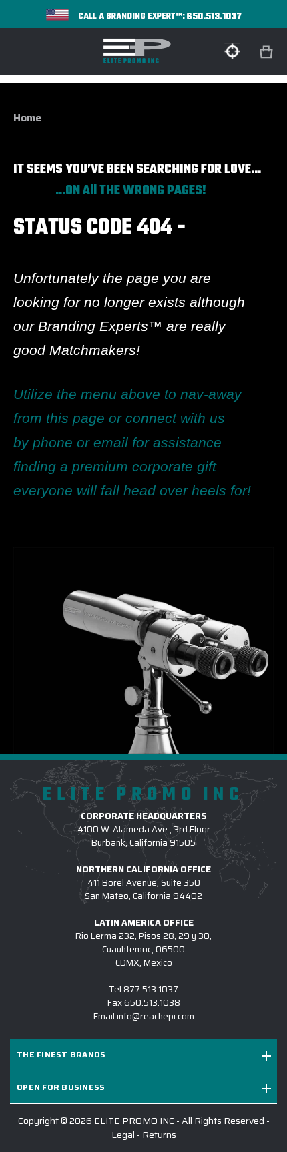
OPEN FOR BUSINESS (61, 1087)
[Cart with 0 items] (267, 52)
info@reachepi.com (155, 1016)
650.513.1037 (214, 17)
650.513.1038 (152, 1003)
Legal (123, 1134)
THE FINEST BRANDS (61, 1054)
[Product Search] (232, 51)
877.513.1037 (150, 989)
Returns (159, 1134)
